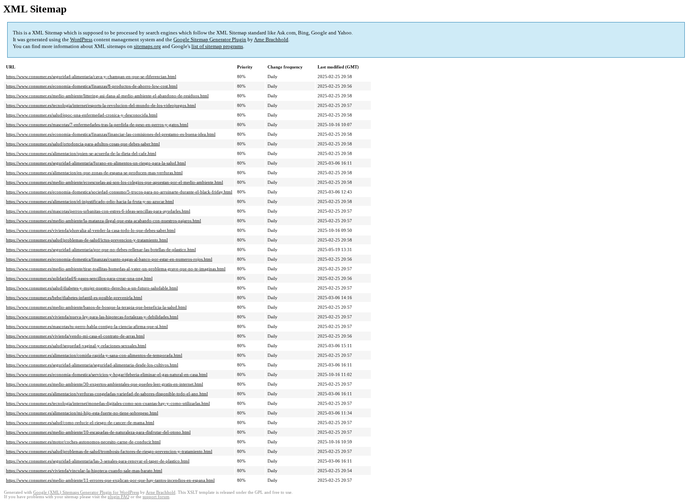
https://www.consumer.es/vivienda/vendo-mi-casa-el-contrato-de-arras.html (75, 336)
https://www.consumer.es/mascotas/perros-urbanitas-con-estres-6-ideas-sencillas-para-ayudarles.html (98, 211)
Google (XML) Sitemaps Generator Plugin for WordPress (86, 492)
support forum (156, 497)
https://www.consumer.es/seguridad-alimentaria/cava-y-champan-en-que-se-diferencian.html (91, 76)
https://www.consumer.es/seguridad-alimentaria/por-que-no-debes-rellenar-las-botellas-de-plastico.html (101, 249)
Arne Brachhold (271, 39)
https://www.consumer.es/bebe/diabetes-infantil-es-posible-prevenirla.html (74, 297)
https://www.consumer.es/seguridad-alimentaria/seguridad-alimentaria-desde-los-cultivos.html (92, 364)
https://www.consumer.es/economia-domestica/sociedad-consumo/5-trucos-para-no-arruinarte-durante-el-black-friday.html (119, 191)
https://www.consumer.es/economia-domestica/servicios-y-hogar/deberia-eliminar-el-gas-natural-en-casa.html (106, 374)
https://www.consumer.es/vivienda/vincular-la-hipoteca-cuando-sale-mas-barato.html (84, 470)
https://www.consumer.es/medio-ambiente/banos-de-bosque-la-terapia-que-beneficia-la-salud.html (96, 307)
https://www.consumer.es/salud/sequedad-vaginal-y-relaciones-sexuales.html (76, 345)
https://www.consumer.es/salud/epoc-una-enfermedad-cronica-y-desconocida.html (81, 115)
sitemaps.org (147, 46)
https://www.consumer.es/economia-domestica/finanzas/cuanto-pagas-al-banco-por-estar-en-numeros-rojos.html (109, 259)
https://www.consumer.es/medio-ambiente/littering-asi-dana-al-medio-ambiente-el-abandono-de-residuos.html (107, 95)
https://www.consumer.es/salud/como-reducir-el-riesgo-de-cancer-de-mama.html (80, 422)
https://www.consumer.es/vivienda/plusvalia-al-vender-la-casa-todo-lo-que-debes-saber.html (90, 230)
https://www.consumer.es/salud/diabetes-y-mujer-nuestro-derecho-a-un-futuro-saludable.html (92, 288)
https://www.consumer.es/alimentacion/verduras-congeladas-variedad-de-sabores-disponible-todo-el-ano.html (107, 393)
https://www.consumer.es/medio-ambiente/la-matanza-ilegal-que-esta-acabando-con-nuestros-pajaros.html (103, 220)
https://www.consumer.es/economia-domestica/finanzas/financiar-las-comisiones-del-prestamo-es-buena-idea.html (110, 134)
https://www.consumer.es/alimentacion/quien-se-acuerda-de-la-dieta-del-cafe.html (81, 153)
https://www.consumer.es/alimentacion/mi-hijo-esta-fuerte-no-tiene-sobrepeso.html (82, 412)
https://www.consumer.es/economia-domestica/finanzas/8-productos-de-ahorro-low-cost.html (91, 86)
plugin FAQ (118, 497)
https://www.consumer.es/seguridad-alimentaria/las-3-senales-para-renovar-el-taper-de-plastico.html (97, 461)
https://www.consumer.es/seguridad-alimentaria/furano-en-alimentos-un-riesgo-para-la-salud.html (96, 163)
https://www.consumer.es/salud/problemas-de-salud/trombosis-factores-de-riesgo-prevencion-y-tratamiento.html (109, 451)
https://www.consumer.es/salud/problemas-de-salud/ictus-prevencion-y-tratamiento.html (87, 239)
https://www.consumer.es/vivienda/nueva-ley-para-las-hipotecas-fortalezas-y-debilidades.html (92, 316)
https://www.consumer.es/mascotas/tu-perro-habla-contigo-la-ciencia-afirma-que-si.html (87, 326)
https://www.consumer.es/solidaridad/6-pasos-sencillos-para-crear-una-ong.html (79, 278)
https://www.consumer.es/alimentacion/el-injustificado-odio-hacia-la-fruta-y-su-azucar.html (90, 201)
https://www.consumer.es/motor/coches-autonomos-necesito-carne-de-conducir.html (83, 441)
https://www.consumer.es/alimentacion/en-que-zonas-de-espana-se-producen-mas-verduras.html (94, 172)
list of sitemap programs (217, 46)
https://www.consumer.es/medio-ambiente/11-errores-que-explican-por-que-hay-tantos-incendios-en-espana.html (110, 480)
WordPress (81, 39)
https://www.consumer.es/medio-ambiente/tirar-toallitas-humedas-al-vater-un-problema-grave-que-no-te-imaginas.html (115, 268)
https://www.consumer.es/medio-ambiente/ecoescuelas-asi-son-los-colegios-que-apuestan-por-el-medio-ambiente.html (114, 182)
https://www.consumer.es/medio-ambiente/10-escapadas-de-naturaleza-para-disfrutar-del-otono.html (98, 432)
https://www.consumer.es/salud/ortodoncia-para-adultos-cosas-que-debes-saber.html (83, 143)
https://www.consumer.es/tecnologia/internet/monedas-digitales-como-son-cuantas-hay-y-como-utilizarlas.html (108, 403)
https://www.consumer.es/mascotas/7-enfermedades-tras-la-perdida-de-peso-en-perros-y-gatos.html (97, 124)
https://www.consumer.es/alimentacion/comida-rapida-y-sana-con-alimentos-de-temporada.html (94, 355)
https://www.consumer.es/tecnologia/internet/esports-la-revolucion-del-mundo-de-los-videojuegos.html (101, 105)
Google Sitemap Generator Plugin (209, 39)
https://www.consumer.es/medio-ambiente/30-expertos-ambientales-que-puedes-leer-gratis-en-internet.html (104, 384)
